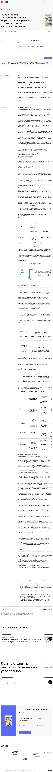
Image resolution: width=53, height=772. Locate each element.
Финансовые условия (14, 755)
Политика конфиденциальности (14, 770)
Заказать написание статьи (26, 764)
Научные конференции (15, 749)
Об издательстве (36, 756)
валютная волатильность (40, 46)
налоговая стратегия (22, 48)
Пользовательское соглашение (26, 770)
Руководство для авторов (15, 752)
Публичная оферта (36, 770)
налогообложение (31, 46)
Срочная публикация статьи (26, 754)
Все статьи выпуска (47, 667)
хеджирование (30, 48)
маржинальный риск (22, 46)
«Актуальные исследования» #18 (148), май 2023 (28, 40)
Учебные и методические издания (36, 753)
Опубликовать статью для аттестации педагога (25, 759)
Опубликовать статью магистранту (25, 750)
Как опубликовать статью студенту (25, 747)
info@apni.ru (28, 614)
